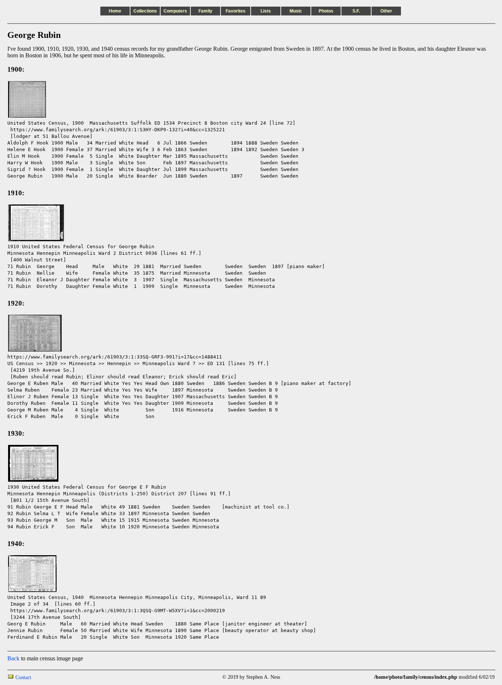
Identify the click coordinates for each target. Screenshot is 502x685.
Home (115, 11)
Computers (175, 11)
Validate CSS (360, 677)
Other (386, 11)
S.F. (356, 11)
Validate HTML (47, 677)
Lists (266, 11)
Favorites (235, 11)
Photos (326, 11)
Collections (145, 11)
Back (13, 658)
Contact (23, 677)
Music (296, 11)
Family (205, 11)
